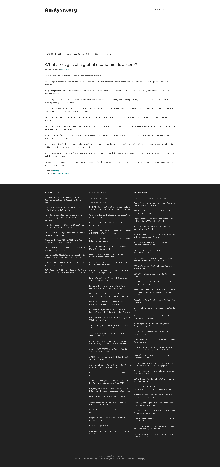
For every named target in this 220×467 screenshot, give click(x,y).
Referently (130, 459)
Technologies (94, 459)
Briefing (56, 171)
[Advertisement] (110, 33)
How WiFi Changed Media (98, 426)
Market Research (119, 459)
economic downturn (61, 173)
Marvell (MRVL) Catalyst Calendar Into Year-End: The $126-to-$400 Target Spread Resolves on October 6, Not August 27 (65, 217)
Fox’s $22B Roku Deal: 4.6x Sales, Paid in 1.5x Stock (107, 396)
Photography (140, 459)
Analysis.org (61, 9)
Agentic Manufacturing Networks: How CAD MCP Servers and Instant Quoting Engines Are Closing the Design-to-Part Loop (154, 292)
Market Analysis (106, 459)
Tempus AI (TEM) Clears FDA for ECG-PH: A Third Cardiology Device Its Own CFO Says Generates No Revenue (63, 200)
